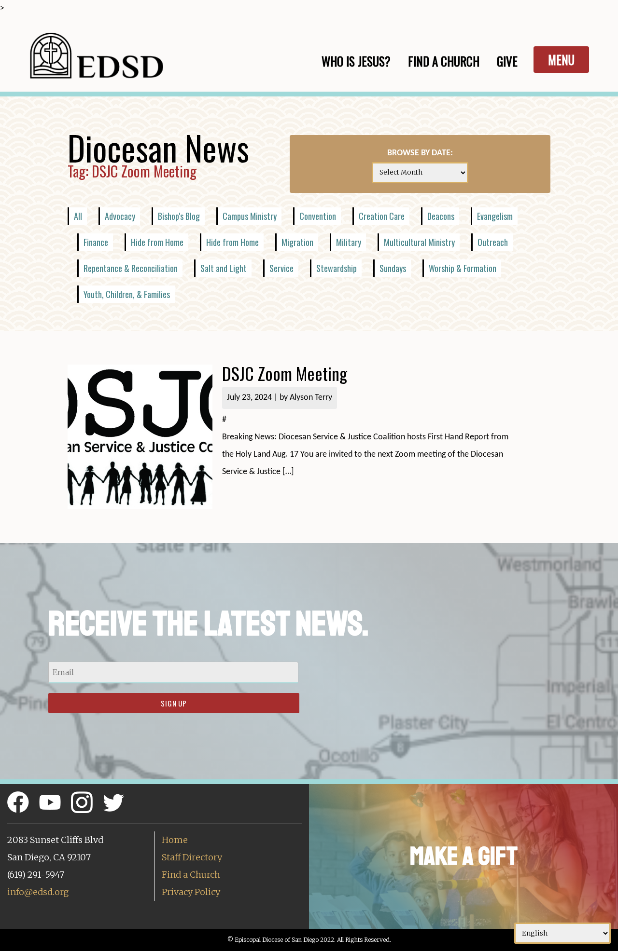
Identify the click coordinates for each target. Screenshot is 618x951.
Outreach (493, 242)
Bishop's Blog (179, 216)
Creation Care (382, 216)
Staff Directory (192, 857)
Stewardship (336, 268)
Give (507, 61)
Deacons (440, 216)
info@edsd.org (38, 891)
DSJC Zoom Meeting (284, 373)
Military (348, 242)
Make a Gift (464, 856)
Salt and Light (223, 268)
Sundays (392, 268)
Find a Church (191, 874)
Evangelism (495, 216)
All (78, 216)
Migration (297, 242)
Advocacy (120, 216)
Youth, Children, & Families (127, 294)
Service (281, 268)
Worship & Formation (462, 268)
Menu (561, 60)
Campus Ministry (250, 216)
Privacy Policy (191, 891)
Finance (96, 242)
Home (175, 839)
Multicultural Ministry (419, 242)
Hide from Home (157, 242)
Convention (317, 216)
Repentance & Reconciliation (131, 268)
